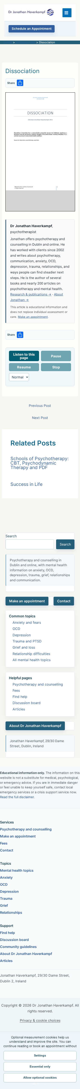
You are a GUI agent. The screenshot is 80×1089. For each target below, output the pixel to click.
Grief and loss (24, 647)
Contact (63, 601)
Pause (56, 356)
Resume (24, 367)
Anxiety (6, 877)
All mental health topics (32, 660)
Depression (22, 635)
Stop (56, 367)
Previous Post (40, 405)
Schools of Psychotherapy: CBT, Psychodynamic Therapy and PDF (39, 463)
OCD (16, 629)
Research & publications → (30, 294)
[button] (32, 29)
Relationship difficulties (31, 654)
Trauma (6, 898)
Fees (16, 690)
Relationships (11, 912)
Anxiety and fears (27, 622)
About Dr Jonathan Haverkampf (35, 726)
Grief (4, 905)
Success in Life (26, 484)
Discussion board (27, 703)
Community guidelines (18, 947)
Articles (19, 709)
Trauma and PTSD (27, 641)
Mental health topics (16, 870)
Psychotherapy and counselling (38, 684)
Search (11, 536)
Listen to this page (24, 356)
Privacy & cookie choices (40, 1020)
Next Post (40, 418)
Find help (20, 696)
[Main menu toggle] (67, 12)
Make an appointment (33, 316)
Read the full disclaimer (17, 797)
